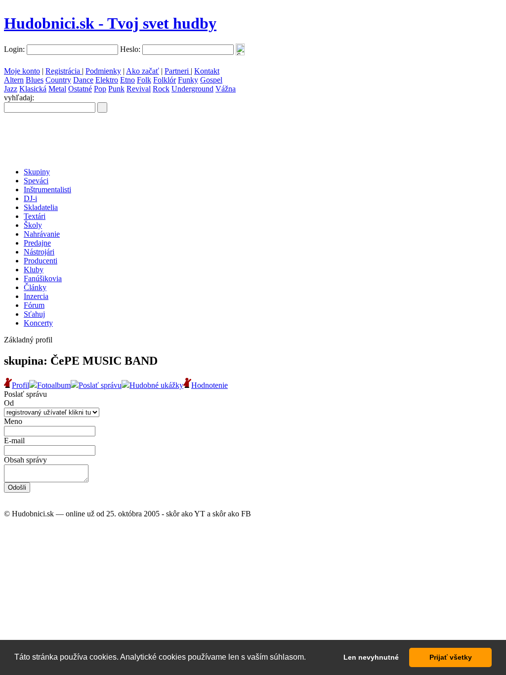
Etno (127, 80)
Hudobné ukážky (156, 385)
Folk (144, 80)
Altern (14, 80)
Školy (33, 225)
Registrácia (63, 71)
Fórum (34, 305)
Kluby (33, 269)
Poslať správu (100, 385)
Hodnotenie (209, 385)
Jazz (10, 88)
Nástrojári (39, 252)
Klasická (32, 88)
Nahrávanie (42, 234)
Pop (100, 88)
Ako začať (142, 71)
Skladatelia (41, 207)
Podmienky (103, 71)
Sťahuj (34, 314)
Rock (161, 88)
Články (35, 287)
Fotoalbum (54, 385)
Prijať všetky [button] (450, 657)
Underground (192, 88)
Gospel (211, 80)
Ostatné (80, 88)
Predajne (37, 243)
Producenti (40, 260)
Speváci (36, 180)
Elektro (106, 80)
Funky (188, 80)
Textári (34, 216)
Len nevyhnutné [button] (371, 657)
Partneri (178, 71)
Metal (57, 88)
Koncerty (38, 323)
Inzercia (36, 296)
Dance (83, 80)
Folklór (164, 80)
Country (58, 80)
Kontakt (206, 71)
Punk (116, 88)
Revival (138, 88)
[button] (309, 658)
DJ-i (30, 198)
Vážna (225, 88)
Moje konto (22, 71)
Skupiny (37, 172)
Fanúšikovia (43, 278)
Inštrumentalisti (47, 189)
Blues (34, 80)
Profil (20, 385)
